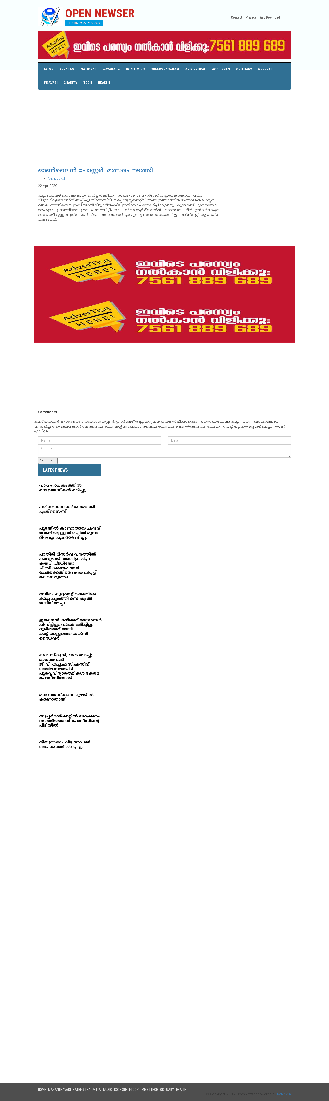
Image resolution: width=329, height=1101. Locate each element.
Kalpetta (94, 1090)
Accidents (221, 69)
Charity (70, 83)
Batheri (79, 1090)
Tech (87, 83)
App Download (270, 17)
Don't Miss (135, 69)
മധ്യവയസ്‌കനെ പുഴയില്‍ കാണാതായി (66, 697)
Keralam (67, 69)
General (265, 69)
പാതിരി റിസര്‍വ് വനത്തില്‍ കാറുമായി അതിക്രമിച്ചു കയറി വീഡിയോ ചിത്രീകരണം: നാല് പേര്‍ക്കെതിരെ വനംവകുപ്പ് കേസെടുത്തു (67, 566)
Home (48, 69)
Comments (47, 412)
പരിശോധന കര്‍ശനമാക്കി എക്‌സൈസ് (67, 509)
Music (107, 1090)
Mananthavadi (59, 1090)
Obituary (244, 69)
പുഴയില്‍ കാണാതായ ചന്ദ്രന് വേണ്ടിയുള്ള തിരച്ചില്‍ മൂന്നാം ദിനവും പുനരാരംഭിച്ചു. (70, 533)
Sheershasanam (165, 69)
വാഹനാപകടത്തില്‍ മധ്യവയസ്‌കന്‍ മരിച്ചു (62, 488)
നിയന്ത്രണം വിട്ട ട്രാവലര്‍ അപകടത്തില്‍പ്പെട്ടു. (64, 744)
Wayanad (110, 69)
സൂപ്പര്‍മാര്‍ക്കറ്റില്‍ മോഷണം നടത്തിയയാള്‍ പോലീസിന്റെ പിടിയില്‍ (69, 721)
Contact (236, 17)
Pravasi (51, 83)
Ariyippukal (195, 69)
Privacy (251, 17)
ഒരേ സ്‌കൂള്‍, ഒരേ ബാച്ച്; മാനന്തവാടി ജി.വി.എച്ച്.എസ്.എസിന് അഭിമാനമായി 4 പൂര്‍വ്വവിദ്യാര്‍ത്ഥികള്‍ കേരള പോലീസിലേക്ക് (69, 667)
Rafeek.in (284, 1094)
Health (104, 83)
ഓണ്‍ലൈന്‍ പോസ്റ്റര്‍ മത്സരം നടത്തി (95, 171)
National (89, 69)
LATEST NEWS (55, 470)
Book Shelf (122, 1090)
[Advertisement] (164, 123)
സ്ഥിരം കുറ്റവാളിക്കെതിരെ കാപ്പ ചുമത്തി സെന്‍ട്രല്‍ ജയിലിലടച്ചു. (67, 599)
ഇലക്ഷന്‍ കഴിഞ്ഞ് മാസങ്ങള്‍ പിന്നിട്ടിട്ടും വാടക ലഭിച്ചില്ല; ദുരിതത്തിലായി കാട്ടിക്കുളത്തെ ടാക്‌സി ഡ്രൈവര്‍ (70, 629)
